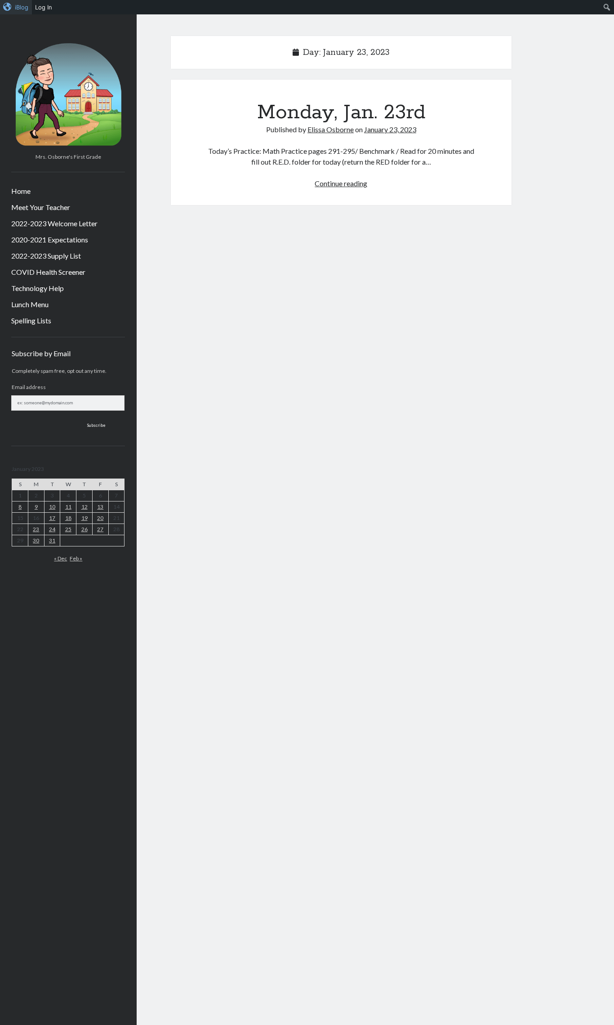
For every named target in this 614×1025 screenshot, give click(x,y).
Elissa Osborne (330, 129)
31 (52, 540)
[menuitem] (16, 7)
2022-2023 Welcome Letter (54, 223)
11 (68, 506)
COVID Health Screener (48, 272)
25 (68, 529)
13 (100, 506)
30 (36, 540)
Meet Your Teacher (40, 207)
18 (68, 518)
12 (84, 506)
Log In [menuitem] (43, 7)
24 (52, 529)
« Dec (60, 558)
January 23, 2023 (390, 129)
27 (100, 529)
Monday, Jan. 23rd (341, 112)
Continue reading (341, 183)
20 (100, 518)
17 (52, 518)
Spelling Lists (31, 320)
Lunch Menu (30, 304)
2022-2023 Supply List (46, 255)
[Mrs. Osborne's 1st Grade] (68, 146)
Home (21, 191)
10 (52, 506)
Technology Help (37, 288)
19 (84, 518)
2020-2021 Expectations (49, 239)
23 (36, 529)
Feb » (76, 558)
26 (84, 529)
